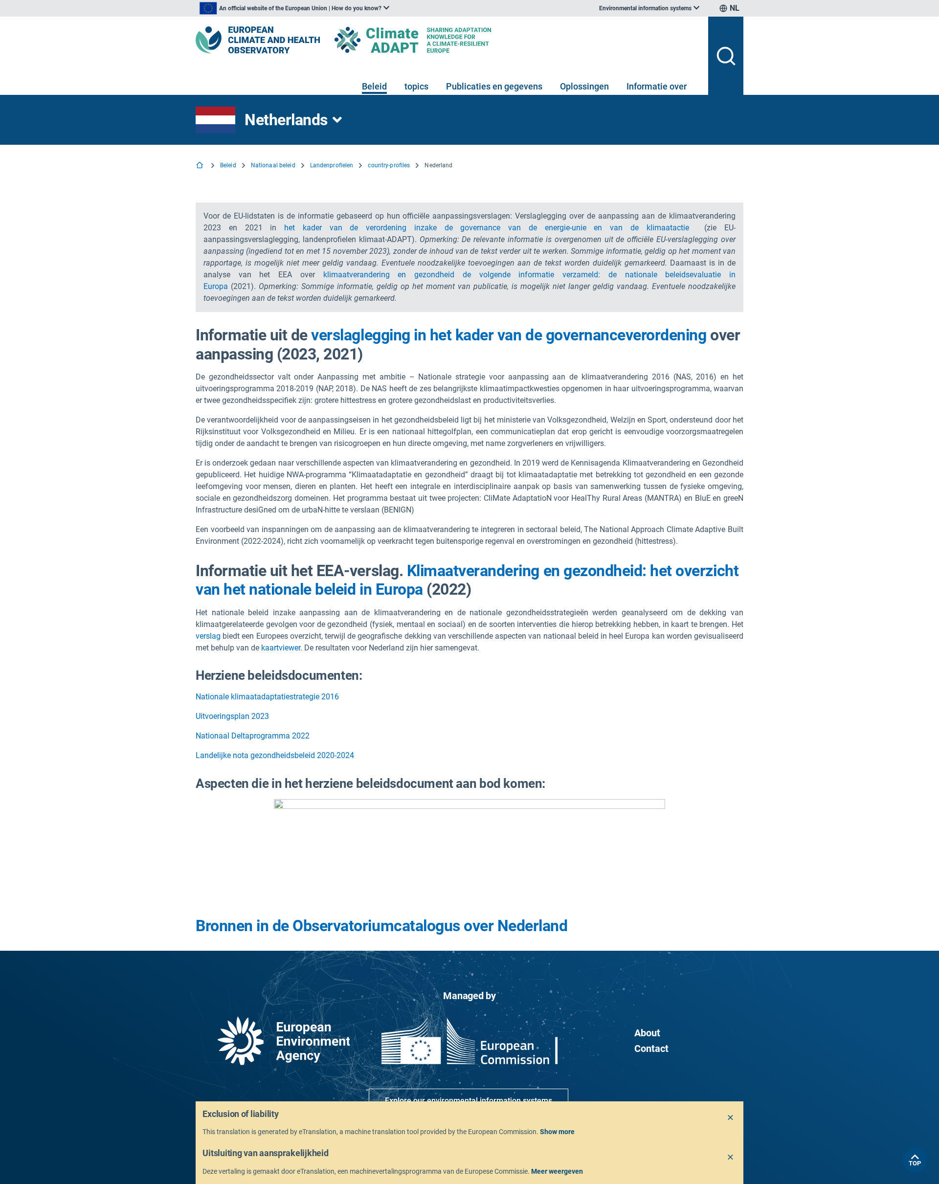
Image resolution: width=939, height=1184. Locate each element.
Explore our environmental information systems (468, 1100)
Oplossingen (584, 86)
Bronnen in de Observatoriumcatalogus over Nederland (382, 925)
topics (416, 86)
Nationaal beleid (273, 165)
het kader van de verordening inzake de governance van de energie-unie (439, 227)
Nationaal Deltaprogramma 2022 (253, 735)
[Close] (731, 1118)
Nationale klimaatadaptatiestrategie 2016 (267, 696)
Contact (651, 1048)
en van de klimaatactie (641, 227)
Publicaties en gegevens (494, 86)
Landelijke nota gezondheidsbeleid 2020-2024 (275, 755)
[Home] (200, 166)
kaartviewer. (281, 647)
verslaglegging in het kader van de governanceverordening (508, 335)
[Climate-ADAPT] (432, 40)
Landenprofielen (332, 165)
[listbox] (294, 8)
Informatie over (656, 86)
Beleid (374, 86)
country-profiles (389, 165)
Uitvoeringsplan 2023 (232, 716)
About (647, 1033)
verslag (208, 636)
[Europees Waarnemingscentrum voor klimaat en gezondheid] (258, 39)
